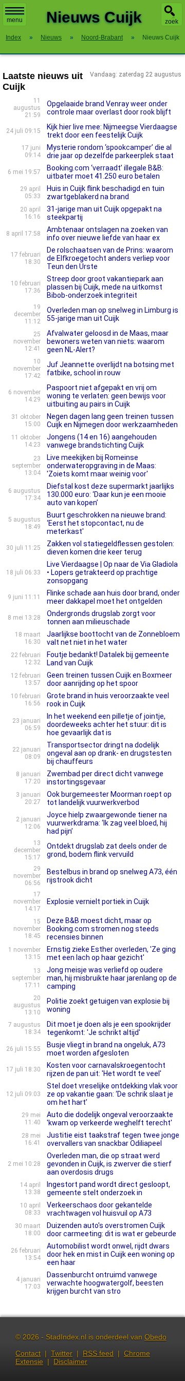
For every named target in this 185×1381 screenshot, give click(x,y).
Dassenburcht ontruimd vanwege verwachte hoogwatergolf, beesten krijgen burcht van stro (105, 1283)
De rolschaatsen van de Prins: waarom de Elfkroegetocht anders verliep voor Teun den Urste (110, 258)
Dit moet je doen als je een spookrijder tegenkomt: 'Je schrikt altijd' (109, 1028)
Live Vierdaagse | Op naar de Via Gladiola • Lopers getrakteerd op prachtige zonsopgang (112, 572)
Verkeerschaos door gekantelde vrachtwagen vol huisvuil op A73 (99, 1209)
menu (15, 20)
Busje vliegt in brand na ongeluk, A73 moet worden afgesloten (106, 1049)
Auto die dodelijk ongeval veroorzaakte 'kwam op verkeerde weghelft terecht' (110, 1118)
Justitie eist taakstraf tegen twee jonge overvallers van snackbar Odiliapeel (113, 1139)
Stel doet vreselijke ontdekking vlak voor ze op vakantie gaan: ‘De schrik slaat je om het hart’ (112, 1094)
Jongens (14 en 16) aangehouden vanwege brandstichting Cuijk (102, 441)
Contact (28, 1353)
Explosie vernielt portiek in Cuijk (98, 901)
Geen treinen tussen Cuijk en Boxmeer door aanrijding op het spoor (109, 679)
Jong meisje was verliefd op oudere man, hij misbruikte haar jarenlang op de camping (112, 978)
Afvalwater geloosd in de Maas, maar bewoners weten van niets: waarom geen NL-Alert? (108, 341)
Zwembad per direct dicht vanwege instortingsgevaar (105, 778)
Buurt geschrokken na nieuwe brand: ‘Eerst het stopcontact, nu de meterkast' (106, 523)
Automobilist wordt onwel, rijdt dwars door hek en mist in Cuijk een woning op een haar (111, 1254)
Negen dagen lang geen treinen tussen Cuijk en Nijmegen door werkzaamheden (112, 420)
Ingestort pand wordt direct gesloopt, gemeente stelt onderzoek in (108, 1188)
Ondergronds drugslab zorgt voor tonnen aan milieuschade (101, 617)
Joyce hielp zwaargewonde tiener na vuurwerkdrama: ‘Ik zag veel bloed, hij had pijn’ (107, 823)
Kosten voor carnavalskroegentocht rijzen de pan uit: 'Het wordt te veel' (106, 1069)
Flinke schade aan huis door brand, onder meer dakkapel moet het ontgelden (113, 597)
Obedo (155, 1337)
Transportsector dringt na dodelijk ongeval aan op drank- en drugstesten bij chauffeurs (109, 753)
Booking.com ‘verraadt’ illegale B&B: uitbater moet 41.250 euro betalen (105, 172)
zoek (171, 21)
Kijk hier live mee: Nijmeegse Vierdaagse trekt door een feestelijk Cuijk (112, 131)
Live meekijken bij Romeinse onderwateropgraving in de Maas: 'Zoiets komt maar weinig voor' (101, 465)
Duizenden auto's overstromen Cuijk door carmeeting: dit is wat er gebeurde (111, 1229)
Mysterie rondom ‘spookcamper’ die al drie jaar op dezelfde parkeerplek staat (110, 151)
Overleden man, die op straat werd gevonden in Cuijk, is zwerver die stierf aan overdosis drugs (109, 1164)
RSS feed (98, 1353)
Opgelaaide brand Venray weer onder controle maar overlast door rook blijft (109, 108)
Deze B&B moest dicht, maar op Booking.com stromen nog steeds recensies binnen (103, 928)
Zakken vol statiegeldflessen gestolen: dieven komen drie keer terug (110, 548)
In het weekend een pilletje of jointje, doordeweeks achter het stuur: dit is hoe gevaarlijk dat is (106, 724)
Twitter (61, 1353)
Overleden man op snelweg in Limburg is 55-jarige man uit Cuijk (112, 314)
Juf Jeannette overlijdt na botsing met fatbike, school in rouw (110, 368)
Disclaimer (70, 1361)
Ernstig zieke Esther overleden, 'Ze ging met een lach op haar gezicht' (111, 953)
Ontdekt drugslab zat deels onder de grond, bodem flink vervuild (107, 850)
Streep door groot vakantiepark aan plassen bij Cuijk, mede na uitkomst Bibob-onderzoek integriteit (105, 287)
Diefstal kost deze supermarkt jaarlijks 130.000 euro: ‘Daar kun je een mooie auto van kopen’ (110, 494)
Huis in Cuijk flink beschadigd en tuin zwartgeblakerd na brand (105, 192)
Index (13, 37)
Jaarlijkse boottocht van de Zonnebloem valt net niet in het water (113, 638)
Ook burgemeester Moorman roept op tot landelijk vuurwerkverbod (109, 798)
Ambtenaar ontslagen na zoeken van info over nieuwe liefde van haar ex (107, 233)
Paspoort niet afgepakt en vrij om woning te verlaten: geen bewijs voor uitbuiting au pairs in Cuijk (106, 395)
